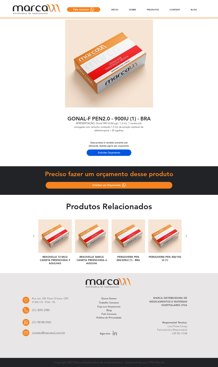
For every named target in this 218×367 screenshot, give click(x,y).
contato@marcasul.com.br (48, 332)
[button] (132, 9)
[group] (110, 242)
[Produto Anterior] (34, 236)
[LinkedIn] (115, 333)
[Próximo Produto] (186, 236)
